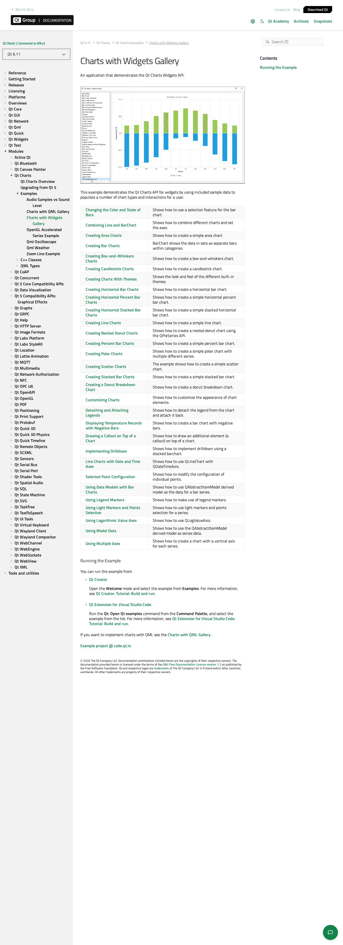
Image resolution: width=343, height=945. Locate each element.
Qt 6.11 (85, 42)
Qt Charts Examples (130, 42)
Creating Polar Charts (104, 354)
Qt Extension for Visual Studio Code (120, 604)
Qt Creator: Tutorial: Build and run (125, 593)
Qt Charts (103, 42)
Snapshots (323, 21)
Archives (301, 21)
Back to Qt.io (25, 9)
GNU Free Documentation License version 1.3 (192, 664)
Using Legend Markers (105, 500)
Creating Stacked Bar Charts (110, 377)
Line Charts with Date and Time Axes (113, 463)
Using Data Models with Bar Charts (110, 489)
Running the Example (278, 67)
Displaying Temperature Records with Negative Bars (114, 425)
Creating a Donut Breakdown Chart (110, 387)
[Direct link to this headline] (123, 561)
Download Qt (318, 9)
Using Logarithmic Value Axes (111, 520)
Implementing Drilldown (106, 451)
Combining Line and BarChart (111, 225)
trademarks (161, 668)
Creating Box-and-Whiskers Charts (110, 258)
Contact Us (282, 9)
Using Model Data (101, 531)
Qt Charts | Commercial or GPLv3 (24, 43)
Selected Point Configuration (110, 477)
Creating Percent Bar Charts (110, 343)
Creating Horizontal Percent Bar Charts (113, 299)
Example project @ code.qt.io (105, 646)
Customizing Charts (103, 400)
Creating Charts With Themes (111, 279)
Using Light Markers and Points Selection (113, 510)
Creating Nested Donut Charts (112, 333)
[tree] (36, 323)
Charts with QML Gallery (189, 635)
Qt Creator (98, 579)
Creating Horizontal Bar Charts (112, 289)
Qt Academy (278, 21)
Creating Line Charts (103, 323)
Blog (297, 9)
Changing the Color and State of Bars (113, 212)
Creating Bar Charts (103, 246)
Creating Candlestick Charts (110, 269)
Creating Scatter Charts (106, 366)
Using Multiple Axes (103, 543)
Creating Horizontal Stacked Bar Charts (113, 312)
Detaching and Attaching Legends (107, 412)
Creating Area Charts (104, 235)
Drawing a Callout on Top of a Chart (111, 438)
